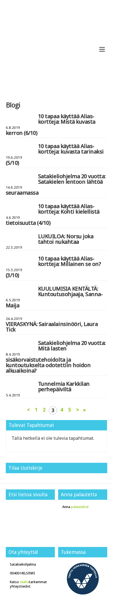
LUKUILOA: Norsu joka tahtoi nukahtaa (65, 238)
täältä (24, 582)
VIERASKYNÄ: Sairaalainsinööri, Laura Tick (52, 326)
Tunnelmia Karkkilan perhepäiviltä (64, 386)
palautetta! (80, 506)
